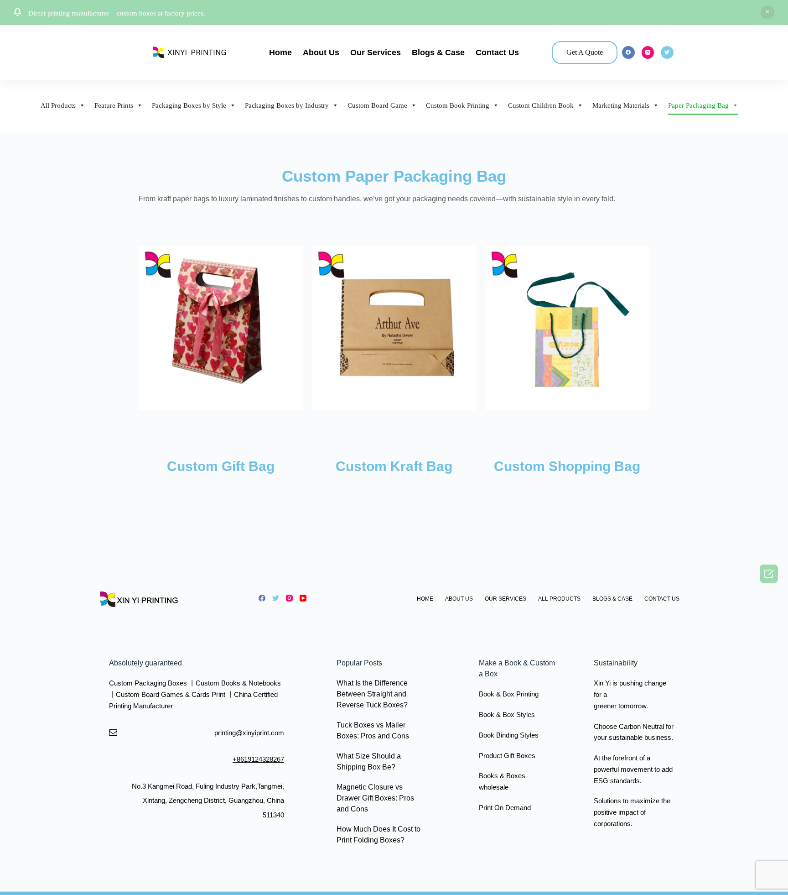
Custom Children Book (541, 105)
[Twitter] (667, 52)
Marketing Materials (620, 105)
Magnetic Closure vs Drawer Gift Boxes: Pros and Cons (375, 798)
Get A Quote (584, 52)
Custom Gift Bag (221, 466)
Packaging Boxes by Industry (287, 105)
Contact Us (497, 52)
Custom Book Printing (457, 105)
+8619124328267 (258, 759)
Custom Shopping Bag (567, 466)
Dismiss (767, 12)
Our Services (375, 52)
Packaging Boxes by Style (189, 105)
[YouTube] (303, 598)
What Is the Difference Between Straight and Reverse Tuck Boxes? (372, 694)
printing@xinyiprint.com (249, 733)
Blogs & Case (438, 52)
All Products (58, 105)
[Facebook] (628, 52)
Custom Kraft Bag (394, 466)
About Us (321, 52)
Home (280, 52)
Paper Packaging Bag (698, 105)
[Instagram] (648, 52)
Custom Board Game (377, 105)
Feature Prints (113, 105)
